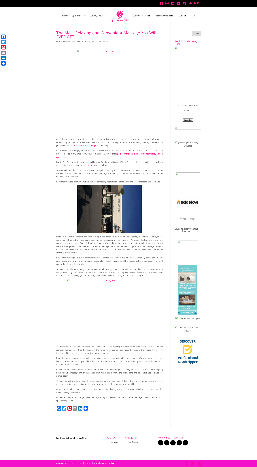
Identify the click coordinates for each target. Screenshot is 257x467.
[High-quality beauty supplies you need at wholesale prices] (187, 318)
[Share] (3, 63)
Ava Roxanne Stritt (67, 41)
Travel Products (164, 16)
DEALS (94, 41)
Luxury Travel (97, 16)
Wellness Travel (141, 16)
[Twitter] (3, 42)
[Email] (3, 52)
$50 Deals (88, 165)
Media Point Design (105, 463)
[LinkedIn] (3, 58)
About (182, 16)
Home (65, 16)
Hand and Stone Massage (85, 145)
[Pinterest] (3, 47)
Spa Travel (77, 16)
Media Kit (194, 3)
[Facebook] (3, 36)
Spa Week (106, 41)
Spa (99, 41)
